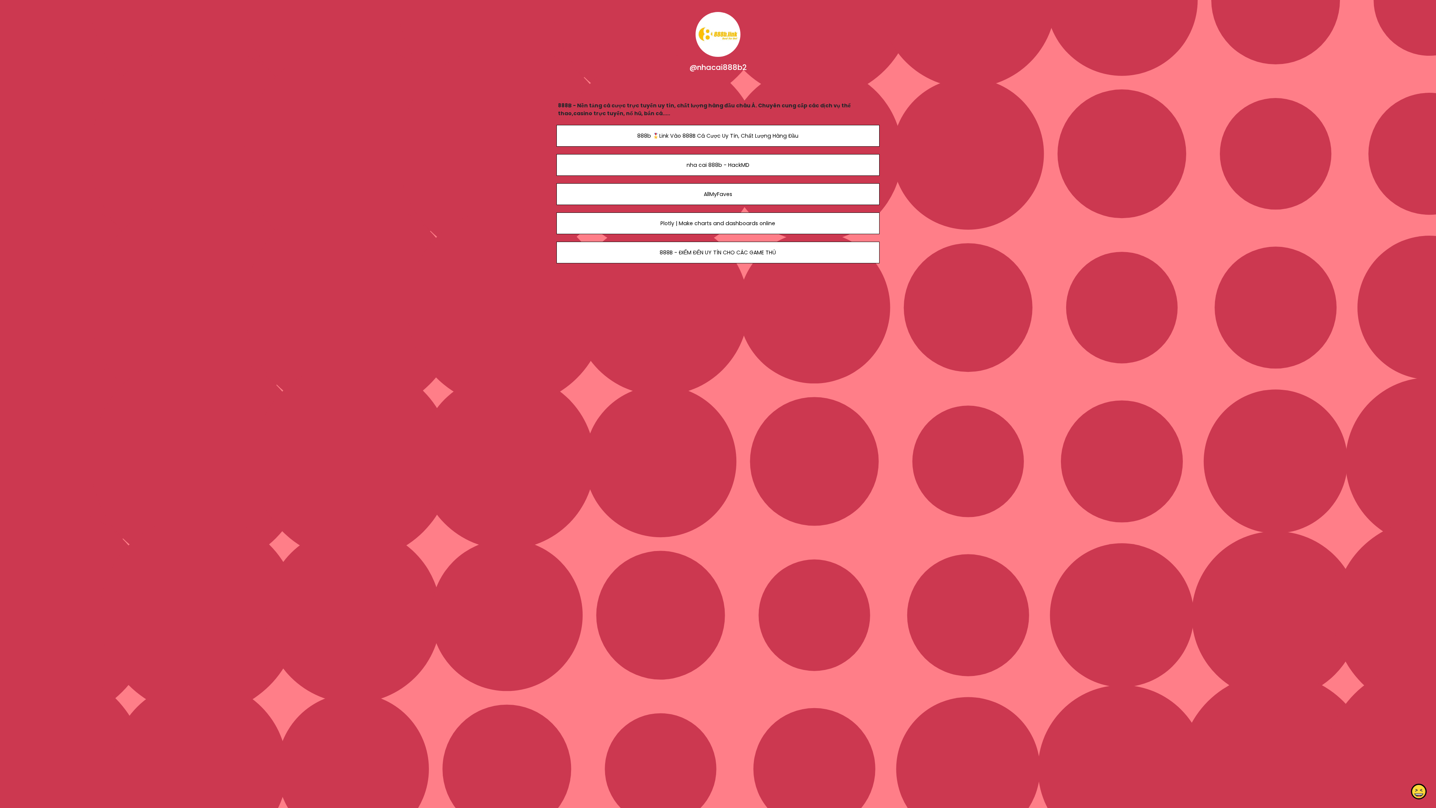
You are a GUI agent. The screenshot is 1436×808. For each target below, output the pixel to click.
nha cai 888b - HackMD (718, 165)
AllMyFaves (718, 194)
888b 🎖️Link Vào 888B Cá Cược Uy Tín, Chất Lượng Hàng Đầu (717, 136)
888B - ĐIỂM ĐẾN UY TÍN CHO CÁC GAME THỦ (718, 252)
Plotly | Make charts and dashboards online (717, 223)
